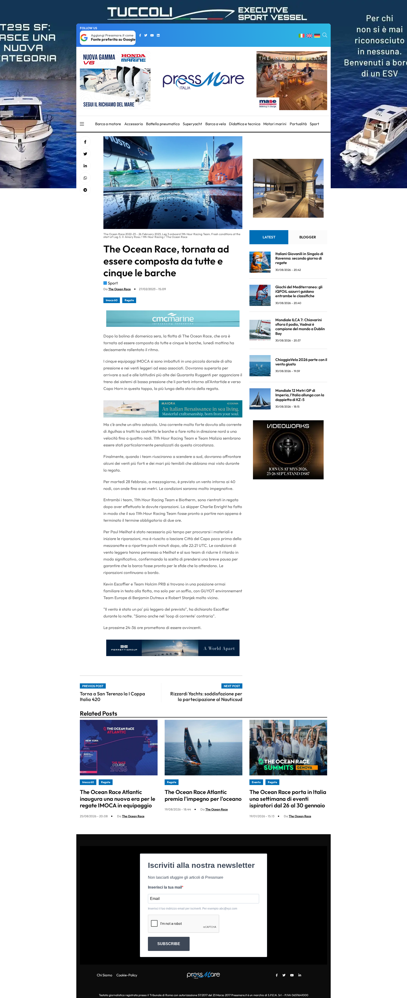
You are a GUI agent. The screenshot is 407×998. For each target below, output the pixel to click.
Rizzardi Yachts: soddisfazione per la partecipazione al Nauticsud (206, 696)
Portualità (298, 123)
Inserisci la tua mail (165, 887)
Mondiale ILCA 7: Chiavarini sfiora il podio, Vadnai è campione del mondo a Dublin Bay (300, 327)
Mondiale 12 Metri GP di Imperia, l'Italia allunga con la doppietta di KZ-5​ (299, 395)
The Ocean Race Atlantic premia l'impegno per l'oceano (203, 795)
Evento (256, 782)
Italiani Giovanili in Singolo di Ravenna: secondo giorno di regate (299, 258)
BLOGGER (307, 237)
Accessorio (133, 123)
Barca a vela (215, 123)
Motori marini (274, 123)
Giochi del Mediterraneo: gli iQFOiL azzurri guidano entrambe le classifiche (298, 291)
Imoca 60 (112, 300)
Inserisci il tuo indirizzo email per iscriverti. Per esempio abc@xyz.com (192, 908)
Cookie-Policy (126, 975)
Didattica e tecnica (244, 123)
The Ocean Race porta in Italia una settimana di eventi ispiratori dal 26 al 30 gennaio (287, 798)
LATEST (269, 237)
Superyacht (192, 123)
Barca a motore (108, 123)
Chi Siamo (104, 975)
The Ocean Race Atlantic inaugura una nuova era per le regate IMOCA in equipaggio (117, 798)
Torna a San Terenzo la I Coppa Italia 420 (112, 696)
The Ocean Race (119, 289)
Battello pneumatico (163, 123)
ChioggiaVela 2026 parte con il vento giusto (301, 362)
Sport (314, 123)
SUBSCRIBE (168, 944)
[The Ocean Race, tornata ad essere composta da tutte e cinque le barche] (85, 165)
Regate (129, 300)
